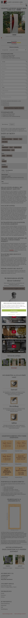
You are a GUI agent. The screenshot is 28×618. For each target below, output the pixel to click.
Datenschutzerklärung (11, 314)
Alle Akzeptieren (14, 310)
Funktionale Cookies (14, 312)
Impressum (18, 314)
